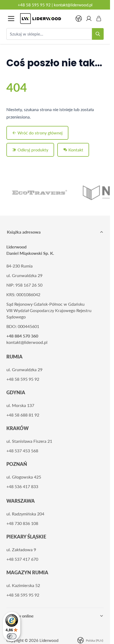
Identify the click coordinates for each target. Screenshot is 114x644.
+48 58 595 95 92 (34, 4)
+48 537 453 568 (22, 450)
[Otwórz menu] (11, 18)
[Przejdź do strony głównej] (45, 18)
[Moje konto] (89, 18)
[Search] (98, 34)
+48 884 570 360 (22, 336)
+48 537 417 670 (22, 559)
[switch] (11, 636)
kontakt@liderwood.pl (73, 4)
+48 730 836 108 (22, 523)
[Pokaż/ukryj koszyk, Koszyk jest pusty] (99, 18)
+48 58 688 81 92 (22, 415)
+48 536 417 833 (22, 486)
